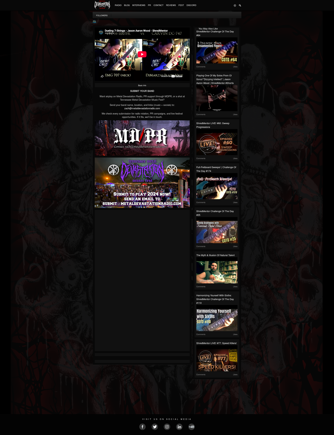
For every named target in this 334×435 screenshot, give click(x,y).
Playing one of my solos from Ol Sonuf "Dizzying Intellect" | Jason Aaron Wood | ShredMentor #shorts (215, 79)
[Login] (235, 5)
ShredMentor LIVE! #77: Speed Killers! (216, 343)
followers (102, 15)
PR (149, 5)
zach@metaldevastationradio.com (142, 108)
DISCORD (191, 5)
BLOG (127, 5)
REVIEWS (171, 5)
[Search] (240, 5)
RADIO (118, 5)
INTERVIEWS (138, 5)
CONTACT (158, 5)
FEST (181, 5)
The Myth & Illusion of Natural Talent (215, 255)
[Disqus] (142, 246)
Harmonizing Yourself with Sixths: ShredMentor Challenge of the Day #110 (215, 299)
